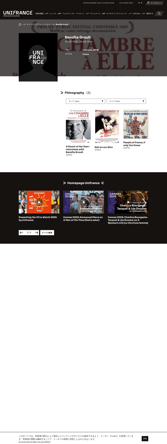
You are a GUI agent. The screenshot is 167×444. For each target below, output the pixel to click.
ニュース (53, 13)
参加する (149, 13)
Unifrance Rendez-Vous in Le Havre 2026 (98, 3)
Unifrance (136, 13)
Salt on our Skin (104, 147)
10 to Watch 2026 (126, 3)
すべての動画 (47, 233)
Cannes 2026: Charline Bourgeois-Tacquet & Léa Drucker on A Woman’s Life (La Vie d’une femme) (128, 220)
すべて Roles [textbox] (115, 101)
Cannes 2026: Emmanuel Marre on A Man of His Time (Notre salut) (83, 219)
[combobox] (85, 101)
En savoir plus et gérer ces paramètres (34, 442)
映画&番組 (40, 13)
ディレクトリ (95, 13)
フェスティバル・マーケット (73, 13)
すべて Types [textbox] (74, 101)
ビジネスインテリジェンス (116, 13)
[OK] (145, 439)
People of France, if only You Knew (134, 144)
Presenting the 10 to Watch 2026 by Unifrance (38, 219)
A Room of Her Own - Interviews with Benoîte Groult (78, 149)
